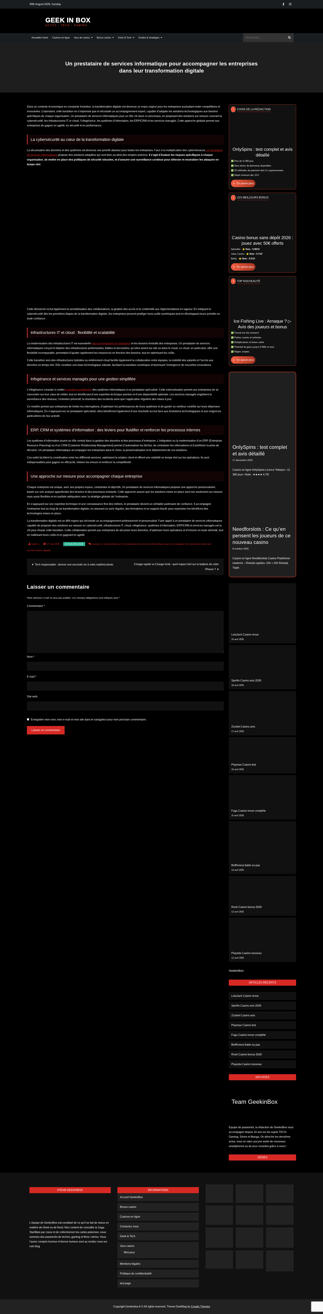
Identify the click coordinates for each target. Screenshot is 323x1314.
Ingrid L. (35, 544)
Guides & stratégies (148, 37)
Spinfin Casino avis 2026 (246, 680)
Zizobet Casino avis (243, 726)
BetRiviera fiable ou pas (245, 865)
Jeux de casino (82, 37)
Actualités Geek (39, 37)
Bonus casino (104, 37)
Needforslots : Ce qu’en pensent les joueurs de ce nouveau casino (261, 535)
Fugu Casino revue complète (248, 810)
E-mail (31, 676)
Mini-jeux (129, 1252)
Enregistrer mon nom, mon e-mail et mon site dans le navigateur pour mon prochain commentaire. (89, 719)
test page (125, 1283)
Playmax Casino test (243, 764)
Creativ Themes (200, 1306)
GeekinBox (236, 970)
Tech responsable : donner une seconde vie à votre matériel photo (74, 564)
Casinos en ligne (61, 37)
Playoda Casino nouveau (246, 953)
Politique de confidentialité (136, 1273)
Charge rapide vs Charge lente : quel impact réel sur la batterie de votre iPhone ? (176, 567)
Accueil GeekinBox (131, 1197)
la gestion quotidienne (78, 389)
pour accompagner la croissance (111, 343)
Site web (32, 696)
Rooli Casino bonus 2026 (246, 907)
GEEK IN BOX (68, 20)
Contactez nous (129, 1226)
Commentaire (36, 605)
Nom (30, 656)
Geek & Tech (125, 37)
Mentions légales (130, 1263)
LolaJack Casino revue (245, 634)
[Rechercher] (289, 37)
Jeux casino (127, 1245)
